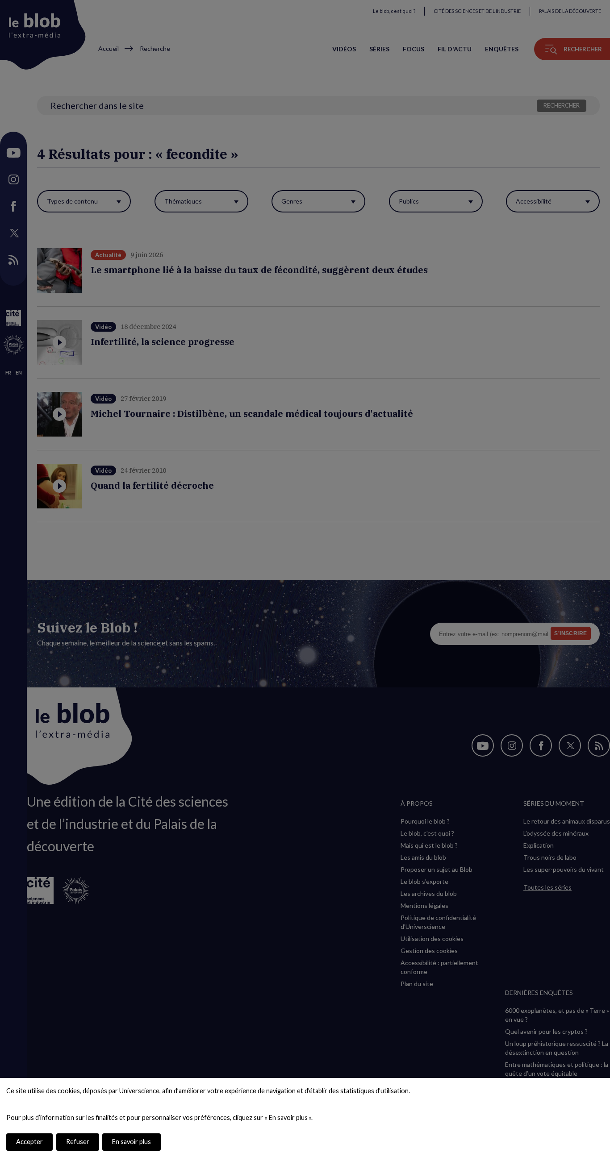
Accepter (29, 1141)
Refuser (77, 1141)
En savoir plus (131, 1141)
